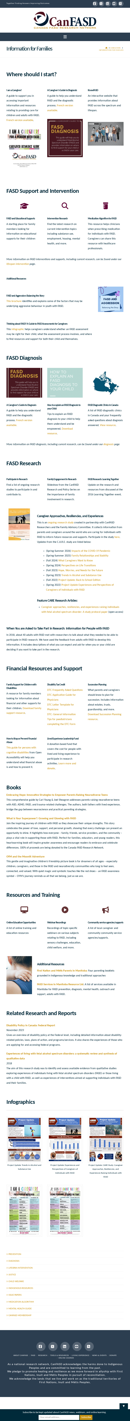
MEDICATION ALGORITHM (21, 1302)
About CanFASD (20, 1355)
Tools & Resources (59, 1355)
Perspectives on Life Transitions (78, 565)
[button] (65, 37)
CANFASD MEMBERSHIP (19, 1315)
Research (42, 1355)
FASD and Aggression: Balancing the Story (25, 296)
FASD (33, 1355)
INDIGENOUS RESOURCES (20, 1288)
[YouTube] (114, 3)
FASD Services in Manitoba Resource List (60, 984)
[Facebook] (95, 3)
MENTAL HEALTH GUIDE (19, 1308)
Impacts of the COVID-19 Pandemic (91, 551)
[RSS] (121, 3)
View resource (108, 425)
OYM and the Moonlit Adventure (25, 856)
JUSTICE (12, 1274)
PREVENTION (14, 1254)
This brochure (13, 301)
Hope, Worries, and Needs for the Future (80, 570)
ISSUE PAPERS (14, 1295)
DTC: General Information (61, 714)
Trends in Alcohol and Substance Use (81, 575)
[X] (101, 3)
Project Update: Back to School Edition (79, 580)
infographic (18, 329)
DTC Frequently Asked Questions (65, 690)
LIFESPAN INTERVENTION (20, 1268)
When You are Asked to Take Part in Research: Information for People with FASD (57, 628)
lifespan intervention (17, 264)
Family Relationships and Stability (90, 555)
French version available (19, 120)
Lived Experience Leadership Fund (63, 739)
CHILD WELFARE (16, 1281)
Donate (113, 1355)
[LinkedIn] (108, 3)
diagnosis (108, 444)
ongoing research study (60, 522)
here (117, 537)
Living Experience (80, 1355)
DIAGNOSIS (13, 1261)
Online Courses (66, 1358)
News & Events (99, 1355)
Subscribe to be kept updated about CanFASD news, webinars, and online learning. (64, 1412)
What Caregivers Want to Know (75, 560)
